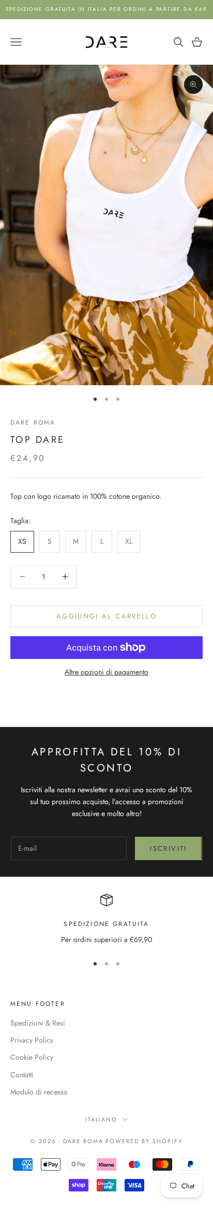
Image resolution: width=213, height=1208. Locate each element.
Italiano (101, 1119)
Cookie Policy (31, 1057)
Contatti (22, 1075)
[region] (106, 919)
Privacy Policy (31, 1040)
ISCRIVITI (168, 848)
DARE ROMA (32, 422)
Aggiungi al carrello (106, 616)
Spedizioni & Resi (37, 1023)
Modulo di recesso (39, 1092)
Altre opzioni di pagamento (106, 672)
